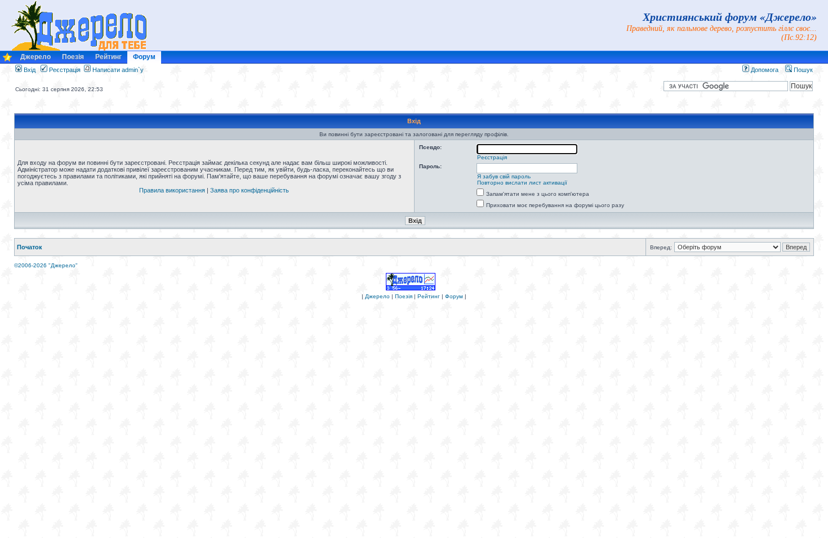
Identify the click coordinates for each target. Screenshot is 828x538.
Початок (29, 247)
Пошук (802, 69)
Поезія (73, 57)
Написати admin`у (118, 69)
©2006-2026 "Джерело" (46, 265)
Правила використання (172, 190)
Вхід (28, 69)
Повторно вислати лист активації (522, 183)
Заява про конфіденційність (249, 190)
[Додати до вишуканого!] (7, 60)
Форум (144, 57)
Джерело (35, 57)
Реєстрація (64, 69)
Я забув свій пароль (504, 176)
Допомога (763, 69)
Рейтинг (108, 57)
